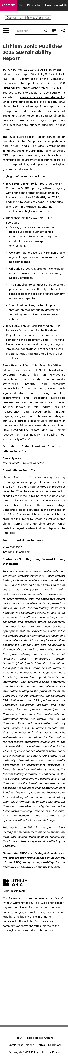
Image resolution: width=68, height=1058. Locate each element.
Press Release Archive (39, 1037)
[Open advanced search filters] (54, 30)
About (18, 1037)
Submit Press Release (20, 1045)
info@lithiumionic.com (16, 552)
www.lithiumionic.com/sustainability (42, 97)
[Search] (46, 30)
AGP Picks (8, 5)
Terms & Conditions (49, 1045)
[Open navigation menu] (6, 30)
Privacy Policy (51, 1052)
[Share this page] (63, 30)
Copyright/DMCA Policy (23, 1052)
